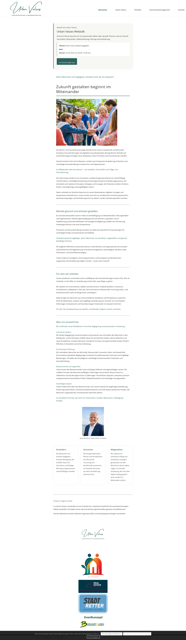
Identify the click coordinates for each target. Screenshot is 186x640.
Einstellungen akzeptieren (111, 634)
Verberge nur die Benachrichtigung (137, 634)
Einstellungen (93, 637)
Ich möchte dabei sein (67, 62)
